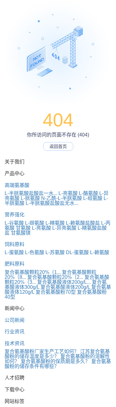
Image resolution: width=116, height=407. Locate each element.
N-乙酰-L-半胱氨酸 (61, 198)
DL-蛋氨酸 (77, 252)
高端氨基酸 (17, 185)
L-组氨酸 (92, 198)
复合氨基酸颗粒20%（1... (33, 272)
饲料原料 (14, 244)
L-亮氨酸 (68, 193)
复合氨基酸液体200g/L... (64, 282)
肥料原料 (14, 263)
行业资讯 (14, 331)
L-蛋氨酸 (14, 252)
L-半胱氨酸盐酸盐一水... (31, 193)
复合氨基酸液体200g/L (65, 287)
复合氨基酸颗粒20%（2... (55, 277)
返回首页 (58, 146)
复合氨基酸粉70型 (56, 292)
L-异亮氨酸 (64, 228)
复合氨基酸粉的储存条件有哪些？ (58, 364)
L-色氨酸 (34, 252)
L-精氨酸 (55, 223)
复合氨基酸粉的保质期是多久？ (55, 361)
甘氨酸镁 (21, 233)
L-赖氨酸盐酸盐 (83, 223)
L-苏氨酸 (55, 252)
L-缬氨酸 (34, 223)
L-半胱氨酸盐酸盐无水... (52, 203)
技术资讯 (14, 343)
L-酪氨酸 (88, 193)
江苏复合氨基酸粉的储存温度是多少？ (57, 354)
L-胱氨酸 (30, 198)
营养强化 (14, 214)
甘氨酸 (23, 228)
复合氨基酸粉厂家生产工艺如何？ (42, 351)
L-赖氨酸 (99, 252)
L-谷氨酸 (14, 223)
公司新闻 (14, 320)
